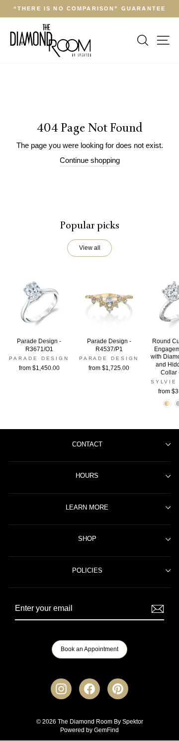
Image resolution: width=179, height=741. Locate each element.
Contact (87, 444)
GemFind (106, 730)
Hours (87, 475)
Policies (87, 570)
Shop (87, 538)
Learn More (87, 507)
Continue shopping (90, 160)
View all (89, 247)
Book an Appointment (89, 649)
